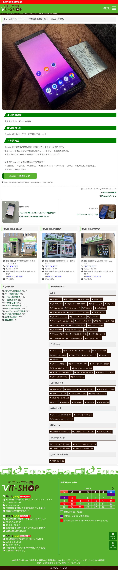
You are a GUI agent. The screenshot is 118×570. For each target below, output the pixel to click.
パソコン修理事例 (13, 291)
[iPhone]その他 (59, 364)
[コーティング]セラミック (85, 444)
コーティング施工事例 (15, 311)
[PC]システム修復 (59, 325)
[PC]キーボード (84, 321)
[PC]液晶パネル (75, 338)
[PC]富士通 (99, 312)
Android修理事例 (109, 192)
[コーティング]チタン (61, 448)
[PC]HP (111, 304)
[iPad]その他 (72, 389)
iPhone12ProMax (59, 355)
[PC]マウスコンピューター (79, 312)
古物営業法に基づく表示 (54, 563)
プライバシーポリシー (82, 560)
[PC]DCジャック (78, 317)
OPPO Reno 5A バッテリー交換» (88, 215)
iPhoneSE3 (57, 359)
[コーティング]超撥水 (84, 448)
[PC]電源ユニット (93, 338)
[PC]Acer (56, 299)
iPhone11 (56, 351)
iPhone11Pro (71, 351)
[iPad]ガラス (88, 389)
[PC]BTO (98, 299)
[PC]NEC (101, 308)
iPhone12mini (100, 351)
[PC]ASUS (85, 299)
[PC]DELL (57, 304)
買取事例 (9, 319)
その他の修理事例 (13, 314)
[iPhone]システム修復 (100, 364)
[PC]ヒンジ (57, 329)
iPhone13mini (90, 355)
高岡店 (33, 560)
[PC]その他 (94, 317)
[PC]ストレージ (78, 325)
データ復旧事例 (12, 293)
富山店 (25, 560)
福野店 (42, 560)
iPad (55, 402)
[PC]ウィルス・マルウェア (62, 321)
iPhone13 (75, 355)
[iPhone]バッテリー (60, 368)
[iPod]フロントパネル (61, 398)
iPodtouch (104, 402)
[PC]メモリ (92, 330)
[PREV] (63, 488)
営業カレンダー (14, 276)
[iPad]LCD (57, 389)
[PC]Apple (70, 299)
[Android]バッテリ (108, 196)
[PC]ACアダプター (59, 317)
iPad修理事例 (11, 299)
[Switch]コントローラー (84, 431)
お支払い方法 (64, 560)
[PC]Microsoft (73, 308)
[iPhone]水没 (78, 377)
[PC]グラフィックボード (105, 321)
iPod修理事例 (11, 302)
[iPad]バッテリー (78, 393)
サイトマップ (74, 563)
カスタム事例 (11, 317)
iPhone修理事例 (12, 296)
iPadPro (91, 402)
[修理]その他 (58, 461)
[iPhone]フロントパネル (62, 372)
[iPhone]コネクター (78, 364)
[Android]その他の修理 (62, 415)
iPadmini (78, 402)
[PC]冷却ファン (98, 334)
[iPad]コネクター (59, 393)
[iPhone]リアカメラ (84, 372)
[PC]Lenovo (57, 308)
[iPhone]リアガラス (106, 372)
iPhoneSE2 (105, 355)
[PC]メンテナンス (60, 334)
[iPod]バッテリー (98, 394)
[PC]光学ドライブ (79, 334)
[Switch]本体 (105, 432)
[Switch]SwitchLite (61, 431)
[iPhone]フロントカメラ (82, 368)
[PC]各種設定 (58, 338)
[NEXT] (112, 488)
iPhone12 (85, 351)
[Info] (16, 496)
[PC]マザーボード (74, 329)
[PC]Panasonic (58, 312)
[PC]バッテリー (96, 325)
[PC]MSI (88, 308)
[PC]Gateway (97, 304)
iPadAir (66, 402)
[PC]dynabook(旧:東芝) (76, 304)
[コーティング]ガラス (61, 444)
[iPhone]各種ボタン (60, 377)
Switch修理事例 (12, 308)
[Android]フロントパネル (62, 419)
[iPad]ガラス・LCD (106, 389)
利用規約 (52, 560)
